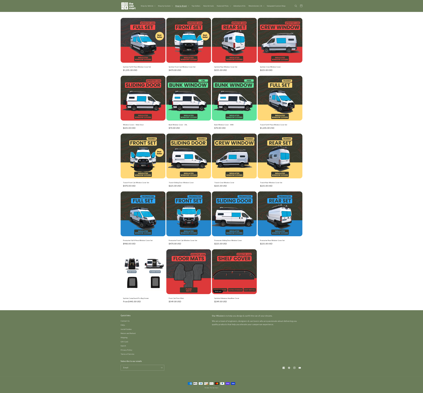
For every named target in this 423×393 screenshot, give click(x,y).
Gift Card (124, 342)
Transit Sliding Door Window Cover (181, 182)
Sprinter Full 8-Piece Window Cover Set (137, 67)
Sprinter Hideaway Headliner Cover (226, 298)
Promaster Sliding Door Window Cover (228, 240)
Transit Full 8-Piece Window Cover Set (273, 125)
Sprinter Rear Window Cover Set (225, 67)
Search (123, 346)
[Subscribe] (161, 368)
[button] (148, 6)
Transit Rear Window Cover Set (271, 182)
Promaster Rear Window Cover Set (272, 240)
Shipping (124, 337)
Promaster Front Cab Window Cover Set (183, 240)
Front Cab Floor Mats (176, 298)
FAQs (123, 325)
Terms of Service (127, 354)
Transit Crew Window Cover (224, 182)
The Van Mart (214, 387)
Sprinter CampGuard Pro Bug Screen (136, 298)
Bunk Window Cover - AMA (224, 125)
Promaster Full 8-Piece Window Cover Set (138, 240)
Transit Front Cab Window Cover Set (136, 182)
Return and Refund (128, 333)
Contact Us (125, 321)
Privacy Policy (126, 350)
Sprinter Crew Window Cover (270, 67)
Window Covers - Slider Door (133, 125)
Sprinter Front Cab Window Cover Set (182, 67)
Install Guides (126, 329)
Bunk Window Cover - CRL (178, 125)
